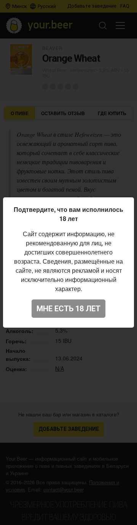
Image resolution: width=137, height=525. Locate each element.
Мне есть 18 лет (68, 308)
